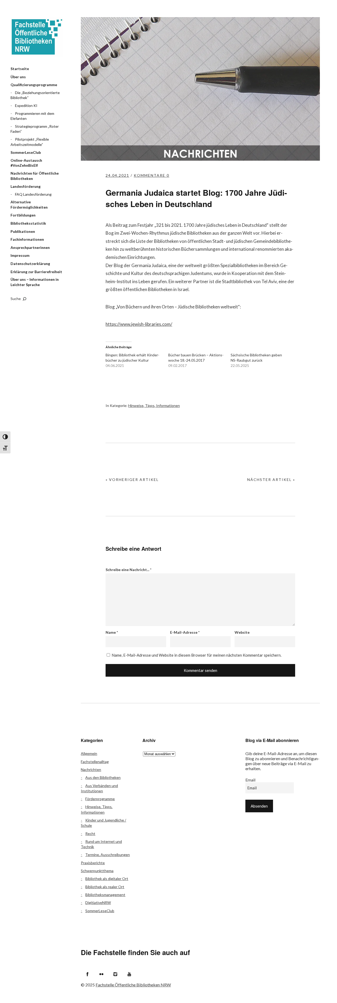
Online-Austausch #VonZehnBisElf (26, 163)
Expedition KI (26, 105)
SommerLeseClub (26, 152)
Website (242, 632)
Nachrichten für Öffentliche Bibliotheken (35, 176)
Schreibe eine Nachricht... (128, 569)
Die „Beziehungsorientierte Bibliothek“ (35, 95)
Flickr (101, 974)
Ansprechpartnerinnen (30, 247)
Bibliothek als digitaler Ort (106, 878)
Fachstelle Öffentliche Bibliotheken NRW (37, 37)
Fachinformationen (27, 239)
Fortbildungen (23, 215)
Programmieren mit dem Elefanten (32, 116)
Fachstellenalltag (95, 761)
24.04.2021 (117, 175)
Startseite (20, 68)
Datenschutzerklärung (30, 263)
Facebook (87, 974)
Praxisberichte (93, 863)
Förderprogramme (100, 798)
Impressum (20, 255)
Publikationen (23, 231)
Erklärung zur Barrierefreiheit (36, 271)
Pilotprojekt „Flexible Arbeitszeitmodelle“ (30, 142)
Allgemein (89, 753)
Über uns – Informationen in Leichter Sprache (35, 282)
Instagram (115, 974)
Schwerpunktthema (97, 870)
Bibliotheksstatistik (28, 223)
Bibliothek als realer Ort (104, 886)
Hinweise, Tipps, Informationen (154, 405)
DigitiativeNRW (98, 902)
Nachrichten (91, 769)
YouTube (129, 974)
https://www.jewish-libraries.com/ (139, 324)
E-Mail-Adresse (185, 632)
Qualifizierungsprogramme (34, 84)
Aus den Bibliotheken (103, 777)
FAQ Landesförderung (33, 194)
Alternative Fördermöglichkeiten (29, 204)
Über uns (18, 77)
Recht (90, 833)
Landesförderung (26, 186)
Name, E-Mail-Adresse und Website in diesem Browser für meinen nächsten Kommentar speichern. (196, 655)
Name (112, 632)
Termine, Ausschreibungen (107, 854)
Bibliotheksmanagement (105, 894)
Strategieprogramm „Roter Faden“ (35, 129)
